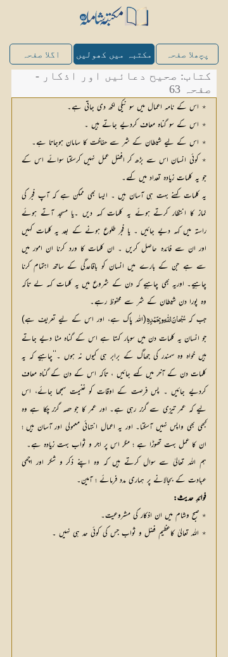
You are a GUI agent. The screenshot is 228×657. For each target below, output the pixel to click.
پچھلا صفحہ (187, 54)
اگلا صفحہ (41, 54)
